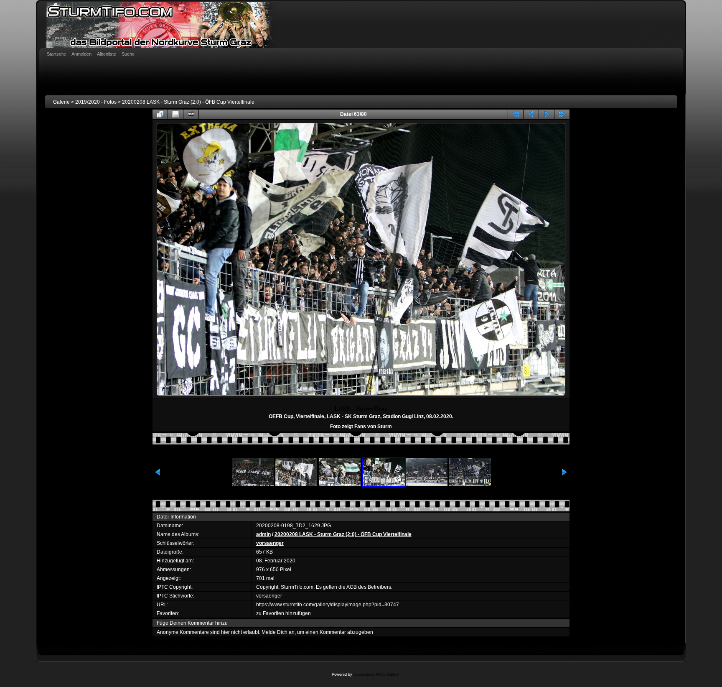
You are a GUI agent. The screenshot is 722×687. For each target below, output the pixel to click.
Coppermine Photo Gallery (376, 674)
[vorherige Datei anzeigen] (531, 114)
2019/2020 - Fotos (96, 102)
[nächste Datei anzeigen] (546, 114)
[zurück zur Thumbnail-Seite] (160, 114)
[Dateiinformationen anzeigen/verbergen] (175, 114)
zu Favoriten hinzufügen (283, 613)
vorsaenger (270, 543)
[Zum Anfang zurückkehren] (515, 114)
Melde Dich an (278, 632)
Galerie (61, 102)
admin (263, 534)
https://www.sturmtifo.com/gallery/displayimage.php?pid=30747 (327, 605)
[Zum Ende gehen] (561, 114)
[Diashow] (190, 114)
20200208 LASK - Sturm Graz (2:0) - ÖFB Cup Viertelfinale (188, 102)
